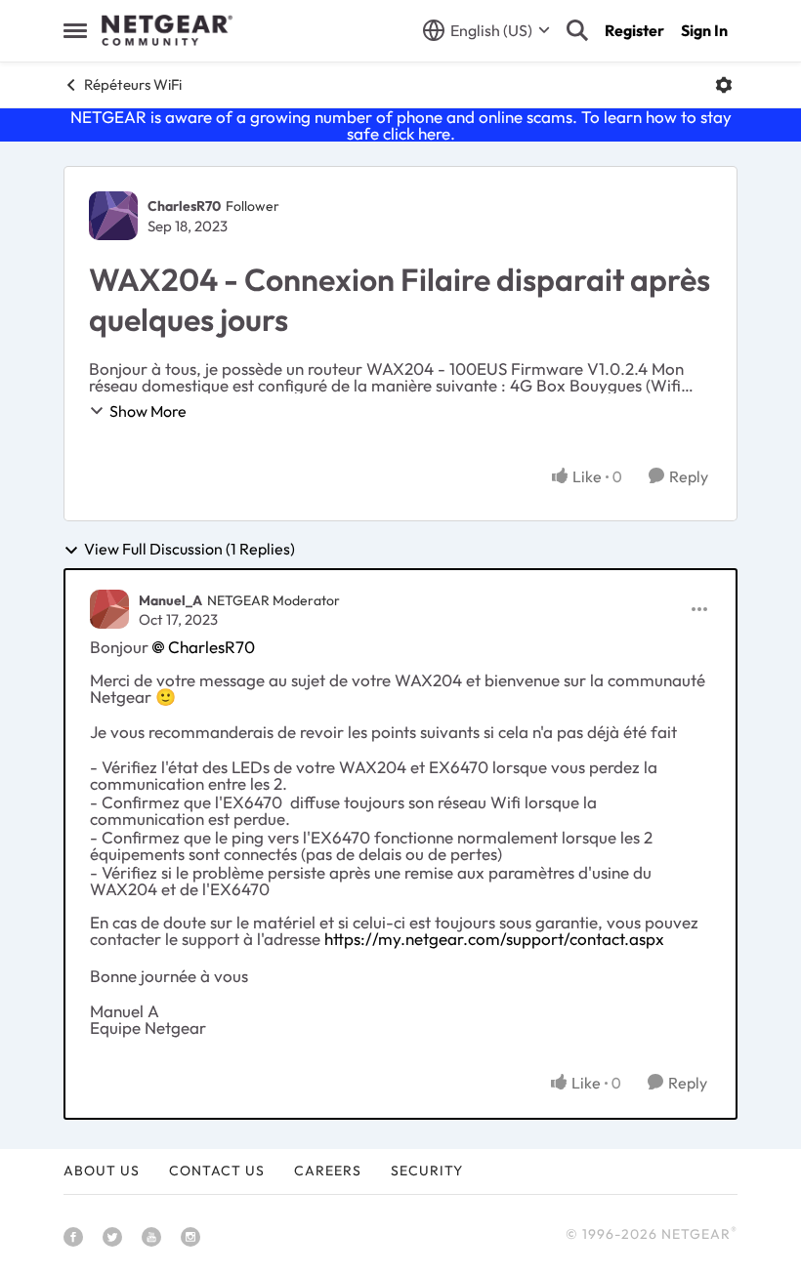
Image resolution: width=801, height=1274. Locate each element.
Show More (148, 411)
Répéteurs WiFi (133, 84)
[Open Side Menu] (75, 30)
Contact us (217, 1170)
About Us (101, 1170)
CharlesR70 (184, 206)
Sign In (704, 30)
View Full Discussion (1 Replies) (189, 549)
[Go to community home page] (167, 30)
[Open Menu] (724, 85)
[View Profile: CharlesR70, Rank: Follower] (113, 215)
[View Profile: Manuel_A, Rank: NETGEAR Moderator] (109, 609)
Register (634, 30)
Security (427, 1170)
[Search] (577, 30)
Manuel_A (170, 600)
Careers (327, 1170)
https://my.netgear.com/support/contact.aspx (494, 938)
